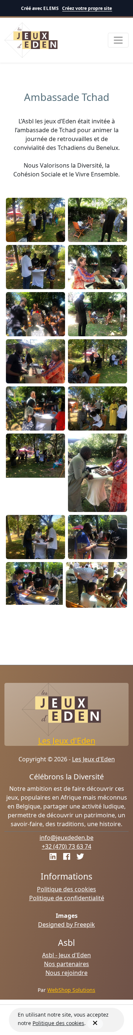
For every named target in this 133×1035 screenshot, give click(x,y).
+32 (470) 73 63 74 (66, 846)
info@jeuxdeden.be (66, 838)
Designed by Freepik (66, 924)
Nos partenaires (66, 964)
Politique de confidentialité (66, 898)
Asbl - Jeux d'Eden (66, 955)
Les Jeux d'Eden (66, 740)
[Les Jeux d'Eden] (31, 40)
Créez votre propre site (87, 8)
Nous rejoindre (66, 973)
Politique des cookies (66, 889)
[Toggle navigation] (118, 40)
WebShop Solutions (71, 989)
